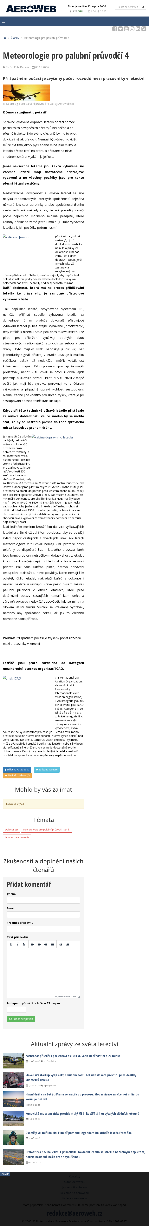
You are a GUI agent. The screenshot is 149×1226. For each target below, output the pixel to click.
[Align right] (45, 944)
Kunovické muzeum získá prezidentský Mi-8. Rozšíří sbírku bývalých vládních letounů (82, 1113)
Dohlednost (11, 829)
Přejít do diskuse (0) (18, 775)
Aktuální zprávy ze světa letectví (74, 1044)
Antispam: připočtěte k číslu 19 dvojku (33, 1003)
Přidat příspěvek (22, 1019)
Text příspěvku (17, 937)
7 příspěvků (49, 1085)
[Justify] (52, 944)
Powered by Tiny (65, 996)
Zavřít (5, 1174)
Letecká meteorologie (17, 837)
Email (10, 908)
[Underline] (24, 944)
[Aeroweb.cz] (31, 9)
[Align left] (32, 944)
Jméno (11, 894)
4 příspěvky (49, 1061)
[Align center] (39, 944)
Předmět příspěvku (20, 923)
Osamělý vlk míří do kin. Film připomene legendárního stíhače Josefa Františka (79, 1132)
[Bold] (11, 944)
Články (15, 38)
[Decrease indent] (60, 944)
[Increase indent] (67, 944)
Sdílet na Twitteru (48, 769)
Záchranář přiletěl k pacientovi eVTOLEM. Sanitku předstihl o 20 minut (73, 1055)
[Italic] (17, 944)
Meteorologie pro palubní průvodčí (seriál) (46, 829)
